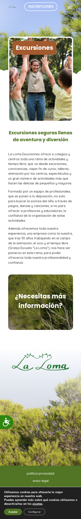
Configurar (34, 512)
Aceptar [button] (13, 512)
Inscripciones (41, 6)
